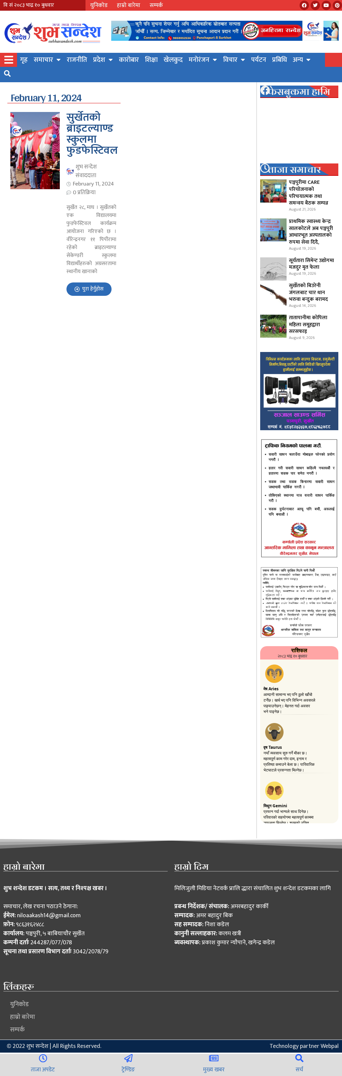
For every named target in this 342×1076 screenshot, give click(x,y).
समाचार (43, 60)
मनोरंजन (199, 60)
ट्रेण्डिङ (128, 1069)
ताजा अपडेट (43, 1069)
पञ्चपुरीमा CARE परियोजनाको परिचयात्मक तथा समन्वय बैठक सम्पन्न (308, 193)
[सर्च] (299, 1058)
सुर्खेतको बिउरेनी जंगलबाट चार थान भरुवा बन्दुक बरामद (308, 292)
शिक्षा (151, 60)
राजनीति (77, 60)
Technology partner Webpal (304, 1046)
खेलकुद (173, 60)
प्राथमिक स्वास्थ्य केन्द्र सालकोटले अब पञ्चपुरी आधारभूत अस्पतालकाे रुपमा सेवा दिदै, (311, 232)
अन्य (298, 60)
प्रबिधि (279, 60)
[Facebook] (304, 5)
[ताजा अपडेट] (43, 1058)
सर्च (299, 1069)
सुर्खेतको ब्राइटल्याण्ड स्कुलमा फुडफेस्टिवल (92, 134)
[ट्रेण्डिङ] (128, 1058)
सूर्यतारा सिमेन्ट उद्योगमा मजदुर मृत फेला (311, 264)
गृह (24, 60)
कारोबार (129, 60)
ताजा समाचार (294, 169)
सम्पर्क (156, 5)
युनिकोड (99, 5)
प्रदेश (99, 60)
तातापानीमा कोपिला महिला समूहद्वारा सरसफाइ (308, 324)
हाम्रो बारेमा (128, 5)
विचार (230, 60)
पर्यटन (258, 60)
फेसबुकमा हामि (299, 91)
